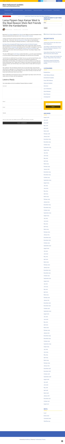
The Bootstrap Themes (40, 439)
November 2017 (47, 398)
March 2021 (46, 294)
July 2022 (46, 251)
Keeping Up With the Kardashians (30, 48)
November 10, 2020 (17, 29)
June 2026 (46, 122)
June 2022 (46, 253)
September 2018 (47, 376)
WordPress (27, 439)
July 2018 (46, 382)
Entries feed (46, 415)
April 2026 (46, 128)
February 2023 (47, 232)
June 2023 (46, 221)
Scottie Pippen (16, 53)
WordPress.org (47, 421)
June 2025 (46, 155)
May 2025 (46, 158)
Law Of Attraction (48, 10)
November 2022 (47, 240)
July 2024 (46, 185)
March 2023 (46, 229)
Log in (45, 413)
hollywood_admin (9, 29)
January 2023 (46, 234)
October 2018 (47, 373)
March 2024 (46, 196)
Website (4, 113)
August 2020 (46, 313)
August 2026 (46, 117)
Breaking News (8, 10)
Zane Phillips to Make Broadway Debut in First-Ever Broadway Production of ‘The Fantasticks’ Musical (52, 48)
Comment (5, 86)
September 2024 (47, 180)
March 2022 (46, 262)
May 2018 (46, 387)
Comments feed (47, 418)
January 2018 (46, 395)
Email (4, 107)
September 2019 (47, 343)
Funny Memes (57, 10)
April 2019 (46, 357)
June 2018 (46, 384)
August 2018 (46, 379)
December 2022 (47, 237)
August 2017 (46, 404)
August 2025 (46, 150)
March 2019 (46, 360)
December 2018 (47, 368)
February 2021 (47, 297)
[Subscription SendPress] (53, 26)
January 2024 (46, 202)
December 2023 (47, 204)
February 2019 (47, 363)
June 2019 (46, 352)
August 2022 (46, 248)
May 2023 (46, 223)
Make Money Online (9, 13)
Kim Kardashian (13, 47)
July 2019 (46, 349)
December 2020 (47, 303)
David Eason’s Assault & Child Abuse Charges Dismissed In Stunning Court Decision (51, 62)
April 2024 (46, 193)
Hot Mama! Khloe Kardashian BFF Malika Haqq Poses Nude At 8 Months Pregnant (20, 44)
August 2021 (46, 281)
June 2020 (46, 319)
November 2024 (47, 174)
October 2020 (47, 308)
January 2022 (46, 267)
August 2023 (46, 215)
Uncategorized (47, 96)
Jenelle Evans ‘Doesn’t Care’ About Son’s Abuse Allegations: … (38, 16)
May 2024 (46, 191)
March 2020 (46, 327)
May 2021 (46, 289)
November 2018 (47, 371)
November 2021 (47, 273)
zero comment (25, 29)
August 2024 (46, 182)
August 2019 (46, 346)
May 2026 (46, 125)
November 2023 (47, 207)
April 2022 (46, 259)
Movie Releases (28, 10)
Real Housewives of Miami (22, 40)
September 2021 (47, 278)
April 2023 (46, 226)
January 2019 (46, 365)
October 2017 (47, 401)
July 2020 (46, 316)
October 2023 (47, 210)
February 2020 (47, 330)
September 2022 (47, 245)
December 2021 (47, 270)
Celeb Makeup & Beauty (49, 75)
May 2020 (46, 322)
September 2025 (47, 147)
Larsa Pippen (10, 34)
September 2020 (47, 311)
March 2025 (46, 163)
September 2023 (47, 212)
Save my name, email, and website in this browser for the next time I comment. (18, 119)
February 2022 (47, 264)
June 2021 (46, 286)
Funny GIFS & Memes (48, 80)
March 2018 (46, 393)
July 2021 (46, 283)
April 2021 (46, 292)
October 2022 (47, 242)
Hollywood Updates (38, 10)
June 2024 (46, 188)
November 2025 (47, 141)
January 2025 (46, 169)
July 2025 (46, 152)
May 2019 (46, 354)
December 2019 (47, 335)
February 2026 (47, 133)
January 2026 (46, 136)
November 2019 (47, 338)
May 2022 (46, 256)
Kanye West (19, 34)
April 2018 (46, 390)
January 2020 (46, 333)
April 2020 (46, 324)
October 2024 (47, 177)
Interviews (46, 85)
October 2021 (47, 275)
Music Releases (47, 94)
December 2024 (47, 172)
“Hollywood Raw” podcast (27, 35)
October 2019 (47, 341)
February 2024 (47, 199)
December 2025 (47, 139)
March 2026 (46, 131)
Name (4, 101)
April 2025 (46, 161)
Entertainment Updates (18, 10)
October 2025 (47, 144)
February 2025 (47, 166)
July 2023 (46, 218)
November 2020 (47, 305)
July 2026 (46, 120)
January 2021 (46, 300)
